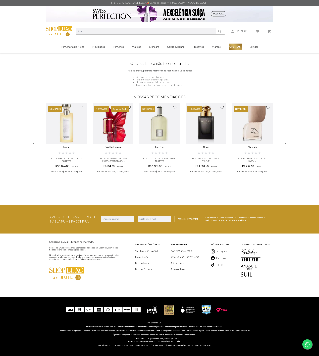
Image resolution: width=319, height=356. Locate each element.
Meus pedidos (178, 269)
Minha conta (177, 263)
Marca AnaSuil (142, 257)
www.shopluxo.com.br (240, 330)
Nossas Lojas (142, 263)
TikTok (219, 264)
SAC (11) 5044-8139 (181, 251)
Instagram (221, 251)
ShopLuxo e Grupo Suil (146, 251)
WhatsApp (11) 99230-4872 (185, 257)
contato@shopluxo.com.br (168, 341)
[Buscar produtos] (220, 31)
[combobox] (150, 31)
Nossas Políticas (143, 269)
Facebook (221, 258)
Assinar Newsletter (188, 219)
